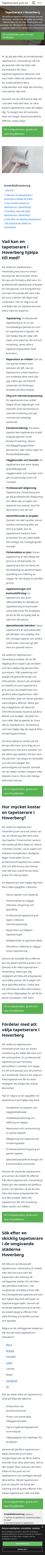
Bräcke (10, 1350)
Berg (9, 1344)
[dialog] (22, 1540)
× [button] (42, 1527)
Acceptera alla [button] (22, 1544)
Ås (7, 1386)
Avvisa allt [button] (22, 1549)
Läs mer (14, 1539)
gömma (9, 190)
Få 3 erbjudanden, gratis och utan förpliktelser (18, 36)
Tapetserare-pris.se (15, 3)
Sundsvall (11, 1380)
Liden (9, 1362)
